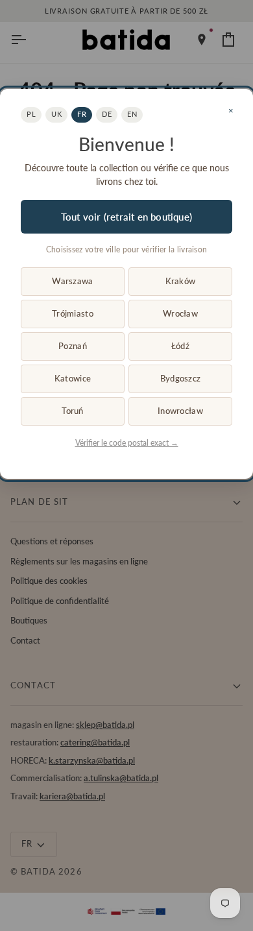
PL (31, 114)
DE (107, 114)
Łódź (180, 346)
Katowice (72, 378)
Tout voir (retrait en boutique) (126, 217)
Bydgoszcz (180, 378)
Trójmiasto (72, 313)
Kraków (180, 281)
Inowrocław (180, 410)
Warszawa (72, 281)
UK (56, 114)
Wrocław (180, 313)
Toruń (72, 410)
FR (81, 114)
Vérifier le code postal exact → (126, 443)
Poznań (72, 346)
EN (132, 114)
